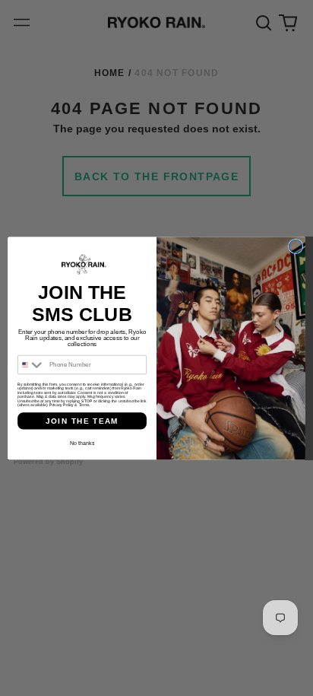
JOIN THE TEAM (82, 420)
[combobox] (32, 364)
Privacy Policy (61, 404)
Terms (84, 404)
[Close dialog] (295, 246)
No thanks (82, 442)
